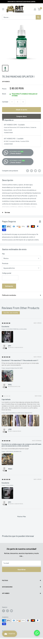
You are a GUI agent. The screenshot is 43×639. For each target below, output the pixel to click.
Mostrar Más (21, 516)
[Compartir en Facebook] (27, 170)
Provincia (5, 263)
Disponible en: (9, 120)
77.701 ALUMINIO (9, 485)
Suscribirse (21, 569)
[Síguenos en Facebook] (3, 610)
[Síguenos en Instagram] (7, 610)
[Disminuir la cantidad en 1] (12, 102)
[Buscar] (38, 17)
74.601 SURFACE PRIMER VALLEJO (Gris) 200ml (16, 329)
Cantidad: (5, 102)
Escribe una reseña (11, 313)
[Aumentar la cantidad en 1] (23, 102)
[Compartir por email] (39, 170)
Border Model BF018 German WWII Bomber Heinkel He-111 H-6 (19, 412)
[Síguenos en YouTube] (11, 610)
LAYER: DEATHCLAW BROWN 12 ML (14, 451)
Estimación (9, 286)
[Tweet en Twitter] (35, 170)
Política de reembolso (9, 295)
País (3, 254)
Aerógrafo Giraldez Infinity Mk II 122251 (14, 368)
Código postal (6, 273)
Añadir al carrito (21, 110)
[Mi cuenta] (35, 9)
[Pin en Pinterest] (31, 170)
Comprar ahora (21, 116)
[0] (39, 9)
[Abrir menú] (3, 9)
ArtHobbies (6, 81)
